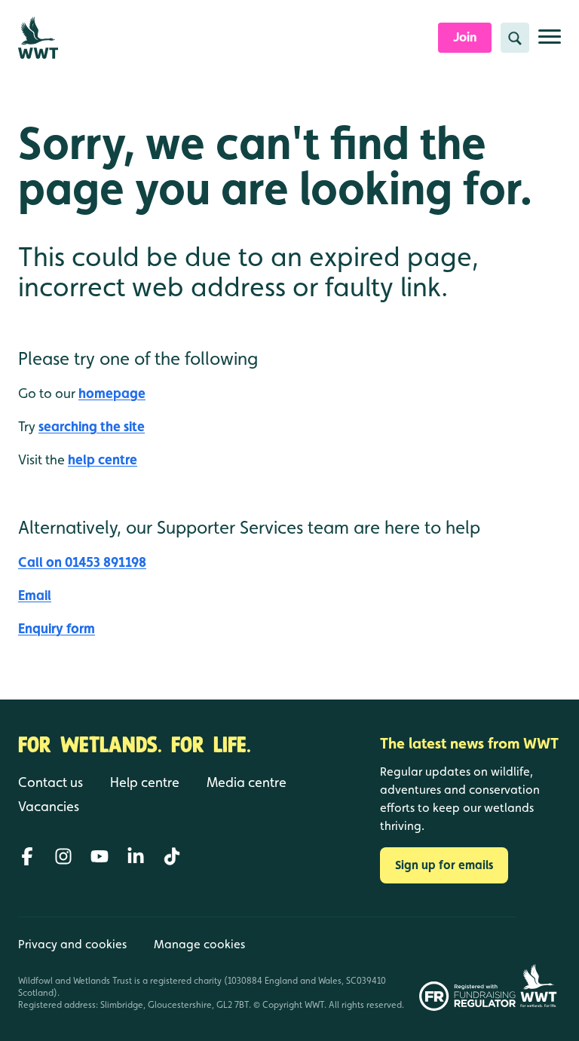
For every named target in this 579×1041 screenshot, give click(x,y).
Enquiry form (56, 628)
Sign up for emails (444, 865)
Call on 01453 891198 (82, 562)
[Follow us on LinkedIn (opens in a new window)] (136, 856)
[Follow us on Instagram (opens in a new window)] (63, 856)
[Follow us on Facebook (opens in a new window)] (27, 856)
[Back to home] (538, 964)
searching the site (91, 426)
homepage (112, 393)
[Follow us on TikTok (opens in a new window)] (172, 856)
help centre (102, 459)
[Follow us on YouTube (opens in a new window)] (99, 856)
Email (34, 595)
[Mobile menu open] (549, 42)
